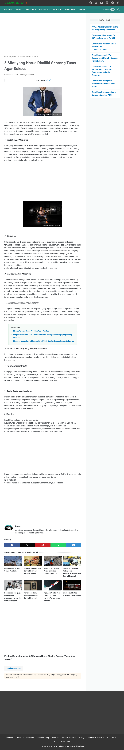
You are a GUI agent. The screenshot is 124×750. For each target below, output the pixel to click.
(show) (48, 80)
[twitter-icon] (96, 2)
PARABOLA (43, 10)
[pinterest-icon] (112, 2)
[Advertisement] (42, 34)
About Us (9, 738)
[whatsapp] (58, 545)
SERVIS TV (30, 10)
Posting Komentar (27, 75)
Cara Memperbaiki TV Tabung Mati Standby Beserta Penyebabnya (105, 58)
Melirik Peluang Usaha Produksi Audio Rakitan (31, 331)
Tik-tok (113, 738)
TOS (55, 741)
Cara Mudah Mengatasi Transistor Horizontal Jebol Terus (103, 84)
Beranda (8, 10)
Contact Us (20, 738)
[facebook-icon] (90, 2)
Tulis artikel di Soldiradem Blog (72, 738)
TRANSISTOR (70, 10)
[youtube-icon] (101, 2)
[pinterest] (42, 545)
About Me (55, 738)
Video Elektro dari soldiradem (97, 738)
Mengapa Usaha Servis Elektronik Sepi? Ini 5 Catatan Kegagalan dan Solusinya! (43, 341)
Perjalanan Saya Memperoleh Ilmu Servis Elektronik (31, 595)
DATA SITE (57, 10)
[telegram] (73, 545)
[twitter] (27, 545)
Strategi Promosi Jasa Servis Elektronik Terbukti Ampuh (32, 570)
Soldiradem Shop (43, 738)
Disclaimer (30, 738)
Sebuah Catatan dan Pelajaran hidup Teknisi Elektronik (51, 570)
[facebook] (12, 545)
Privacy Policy (65, 741)
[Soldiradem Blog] (17, 3)
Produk (82, 10)
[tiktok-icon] (118, 2)
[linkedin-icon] (107, 2)
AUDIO (18, 10)
